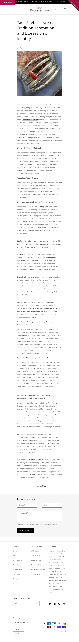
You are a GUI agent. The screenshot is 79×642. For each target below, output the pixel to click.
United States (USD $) (21, 622)
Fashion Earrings (36, 574)
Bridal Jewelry (35, 551)
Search (15, 551)
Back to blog (40, 486)
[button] (14, 9)
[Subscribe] (37, 603)
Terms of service (18, 560)
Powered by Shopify (61, 631)
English (17, 634)
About (15, 556)
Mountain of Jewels (51, 631)
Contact (15, 579)
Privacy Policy (17, 569)
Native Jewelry (36, 560)
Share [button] (21, 48)
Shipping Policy (18, 574)
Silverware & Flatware (38, 565)
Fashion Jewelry (36, 556)
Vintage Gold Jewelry (38, 569)
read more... (53, 592)
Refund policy (17, 565)
